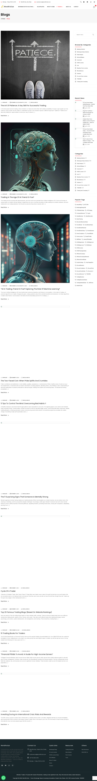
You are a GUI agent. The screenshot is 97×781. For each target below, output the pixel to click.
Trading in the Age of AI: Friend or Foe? (17, 197)
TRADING (79, 79)
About (50, 763)
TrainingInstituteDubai (81, 282)
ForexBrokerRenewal (81, 227)
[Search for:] (85, 34)
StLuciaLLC (90, 271)
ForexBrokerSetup (81, 230)
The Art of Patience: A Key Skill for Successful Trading (23, 105)
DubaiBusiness (80, 216)
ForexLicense (80, 236)
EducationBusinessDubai (82, 221)
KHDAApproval (90, 242)
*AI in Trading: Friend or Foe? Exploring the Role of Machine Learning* (30, 289)
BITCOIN (86, 204)
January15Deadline (87, 239)
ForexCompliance (81, 233)
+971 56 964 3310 (34, 757)
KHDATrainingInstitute (81, 250)
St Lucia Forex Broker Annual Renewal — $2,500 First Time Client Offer (89, 104)
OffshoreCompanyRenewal (83, 256)
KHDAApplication (80, 242)
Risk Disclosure (85, 749)
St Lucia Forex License (82, 76)
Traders (60, 6)
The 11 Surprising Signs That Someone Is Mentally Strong (24, 497)
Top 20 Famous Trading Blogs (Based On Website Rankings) (26, 612)
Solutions (79, 73)
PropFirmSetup (80, 262)
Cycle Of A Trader (8, 591)
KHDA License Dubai (54, 755)
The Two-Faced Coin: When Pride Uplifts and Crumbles (24, 381)
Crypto (88, 213)
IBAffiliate (79, 239)
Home (3, 18)
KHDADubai (88, 245)
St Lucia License (53, 752)
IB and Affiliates (80, 57)
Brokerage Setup (53, 749)
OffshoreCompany (81, 253)
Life (78, 65)
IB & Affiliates (40, 6)
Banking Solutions (81, 49)
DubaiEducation (89, 216)
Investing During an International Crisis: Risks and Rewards (26, 714)
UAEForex (91, 282)
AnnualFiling (79, 204)
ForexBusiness (90, 230)
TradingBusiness (80, 277)
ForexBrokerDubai (89, 224)
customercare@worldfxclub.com (43, 2)
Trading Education (69, 749)
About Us (68, 6)
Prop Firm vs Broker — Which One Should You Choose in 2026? (88, 112)
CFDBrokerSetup (80, 210)
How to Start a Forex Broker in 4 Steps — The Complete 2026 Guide (88, 140)
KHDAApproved (80, 245)
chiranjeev (4, 102)
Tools (66, 757)
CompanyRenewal (81, 213)
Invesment (79, 60)
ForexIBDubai (90, 233)
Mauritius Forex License (82, 68)
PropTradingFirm (89, 262)
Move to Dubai (51, 6)
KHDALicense (80, 248)
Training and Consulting (82, 81)
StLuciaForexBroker (81, 271)
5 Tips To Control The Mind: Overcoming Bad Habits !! (23, 403)
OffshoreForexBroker (81, 259)
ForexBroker (79, 224)
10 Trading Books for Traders (13, 633)
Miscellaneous (34, 102)
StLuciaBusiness (80, 265)
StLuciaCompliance (81, 268)
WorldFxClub (79, 285)
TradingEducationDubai (82, 279)
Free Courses (68, 755)
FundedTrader (88, 236)
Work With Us (85, 752)
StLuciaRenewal (80, 274)
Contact (76, 6)
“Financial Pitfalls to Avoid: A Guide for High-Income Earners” (27, 654)
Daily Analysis (80, 54)
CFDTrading (89, 210)
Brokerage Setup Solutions (25, 6)
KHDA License (80, 62)
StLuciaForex (91, 268)
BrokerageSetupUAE (81, 207)
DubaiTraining (80, 219)
